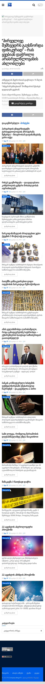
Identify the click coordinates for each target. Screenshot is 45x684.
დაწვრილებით (11, 175)
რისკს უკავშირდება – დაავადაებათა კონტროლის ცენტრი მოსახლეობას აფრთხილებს (20, 185)
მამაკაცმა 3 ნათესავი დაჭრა (16, 481)
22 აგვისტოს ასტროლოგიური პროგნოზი (17, 528)
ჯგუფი (36, 673)
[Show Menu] (3, 4)
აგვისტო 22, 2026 (16, 141)
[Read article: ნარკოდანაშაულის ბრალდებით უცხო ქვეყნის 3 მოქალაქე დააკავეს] (22, 252)
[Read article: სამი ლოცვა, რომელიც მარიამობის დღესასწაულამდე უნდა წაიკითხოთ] (22, 453)
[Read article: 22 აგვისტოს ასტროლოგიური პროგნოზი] (22, 546)
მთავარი (6, 146)
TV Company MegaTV (14, 678)
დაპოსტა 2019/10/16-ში (11, 69)
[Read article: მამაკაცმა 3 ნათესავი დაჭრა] (22, 498)
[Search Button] (33, 4)
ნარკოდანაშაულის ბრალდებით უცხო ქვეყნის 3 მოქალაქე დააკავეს (21, 235)
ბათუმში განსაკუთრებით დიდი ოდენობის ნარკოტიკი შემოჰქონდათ (21, 283)
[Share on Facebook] (12, 74)
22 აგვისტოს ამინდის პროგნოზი (18, 574)
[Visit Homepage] (10, 4)
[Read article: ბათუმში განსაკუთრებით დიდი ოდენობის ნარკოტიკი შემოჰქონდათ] (22, 300)
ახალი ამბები (17, 673)
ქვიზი (29, 673)
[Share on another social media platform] (33, 74)
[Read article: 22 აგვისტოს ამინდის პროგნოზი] (22, 591)
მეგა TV (6, 141)
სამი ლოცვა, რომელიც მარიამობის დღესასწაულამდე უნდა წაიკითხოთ (20, 435)
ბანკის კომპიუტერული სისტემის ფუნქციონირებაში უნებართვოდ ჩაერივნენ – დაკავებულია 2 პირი (19, 385)
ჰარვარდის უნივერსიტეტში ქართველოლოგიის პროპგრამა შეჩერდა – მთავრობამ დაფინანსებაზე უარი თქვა (21, 133)
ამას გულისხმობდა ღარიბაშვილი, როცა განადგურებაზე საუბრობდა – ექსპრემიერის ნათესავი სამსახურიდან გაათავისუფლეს (21, 333)
